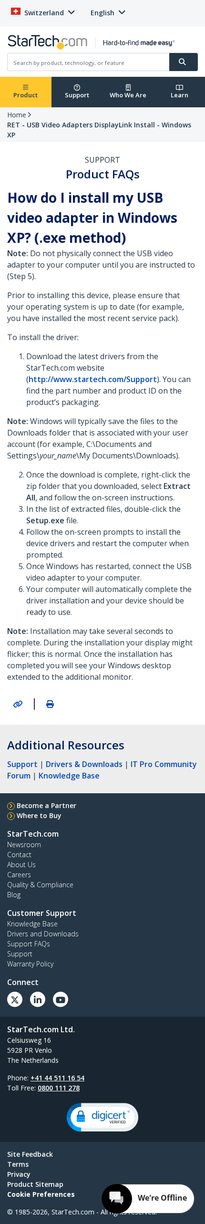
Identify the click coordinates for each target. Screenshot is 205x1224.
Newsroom (24, 844)
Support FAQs (28, 943)
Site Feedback (30, 1154)
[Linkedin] (37, 999)
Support (77, 95)
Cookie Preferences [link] (41, 1194)
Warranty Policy (30, 963)
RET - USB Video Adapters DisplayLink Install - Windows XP (99, 129)
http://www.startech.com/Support (93, 379)
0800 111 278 (59, 1087)
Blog (13, 894)
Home (16, 114)
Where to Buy (39, 815)
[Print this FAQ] (50, 704)
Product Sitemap (35, 1184)
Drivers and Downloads (43, 933)
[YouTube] (60, 999)
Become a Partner (46, 805)
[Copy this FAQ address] (17, 704)
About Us (21, 864)
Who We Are (128, 95)
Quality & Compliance (40, 884)
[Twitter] (14, 999)
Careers (19, 874)
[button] (102, 1117)
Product (25, 95)
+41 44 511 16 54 (57, 1077)
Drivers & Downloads (84, 764)
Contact (19, 854)
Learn (179, 95)
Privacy (19, 1174)
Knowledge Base (69, 775)
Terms (18, 1164)
